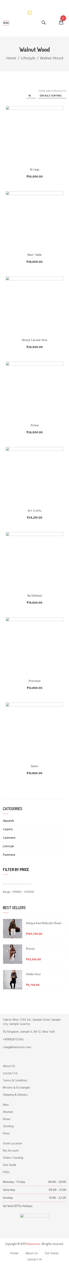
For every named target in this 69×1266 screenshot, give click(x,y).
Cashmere (9, 837)
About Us (9, 1066)
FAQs (6, 1172)
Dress (6, 1133)
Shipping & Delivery (15, 1094)
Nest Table (34, 255)
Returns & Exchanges (16, 1087)
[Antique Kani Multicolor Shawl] (12, 928)
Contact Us (10, 1073)
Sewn (34, 766)
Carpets (8, 829)
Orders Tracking (13, 1157)
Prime (35, 425)
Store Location (12, 1143)
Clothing (8, 1126)
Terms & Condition (15, 1080)
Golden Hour (33, 974)
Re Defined (34, 595)
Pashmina (9, 854)
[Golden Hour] (12, 979)
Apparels (8, 820)
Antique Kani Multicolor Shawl (43, 923)
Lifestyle (28, 58)
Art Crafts (34, 510)
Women (8, 1112)
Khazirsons (33, 1244)
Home (11, 58)
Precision (35, 681)
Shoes (7, 1119)
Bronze (30, 948)
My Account (11, 1150)
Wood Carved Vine (34, 340)
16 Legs (34, 169)
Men (6, 1104)
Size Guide (9, 1165)
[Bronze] (12, 954)
